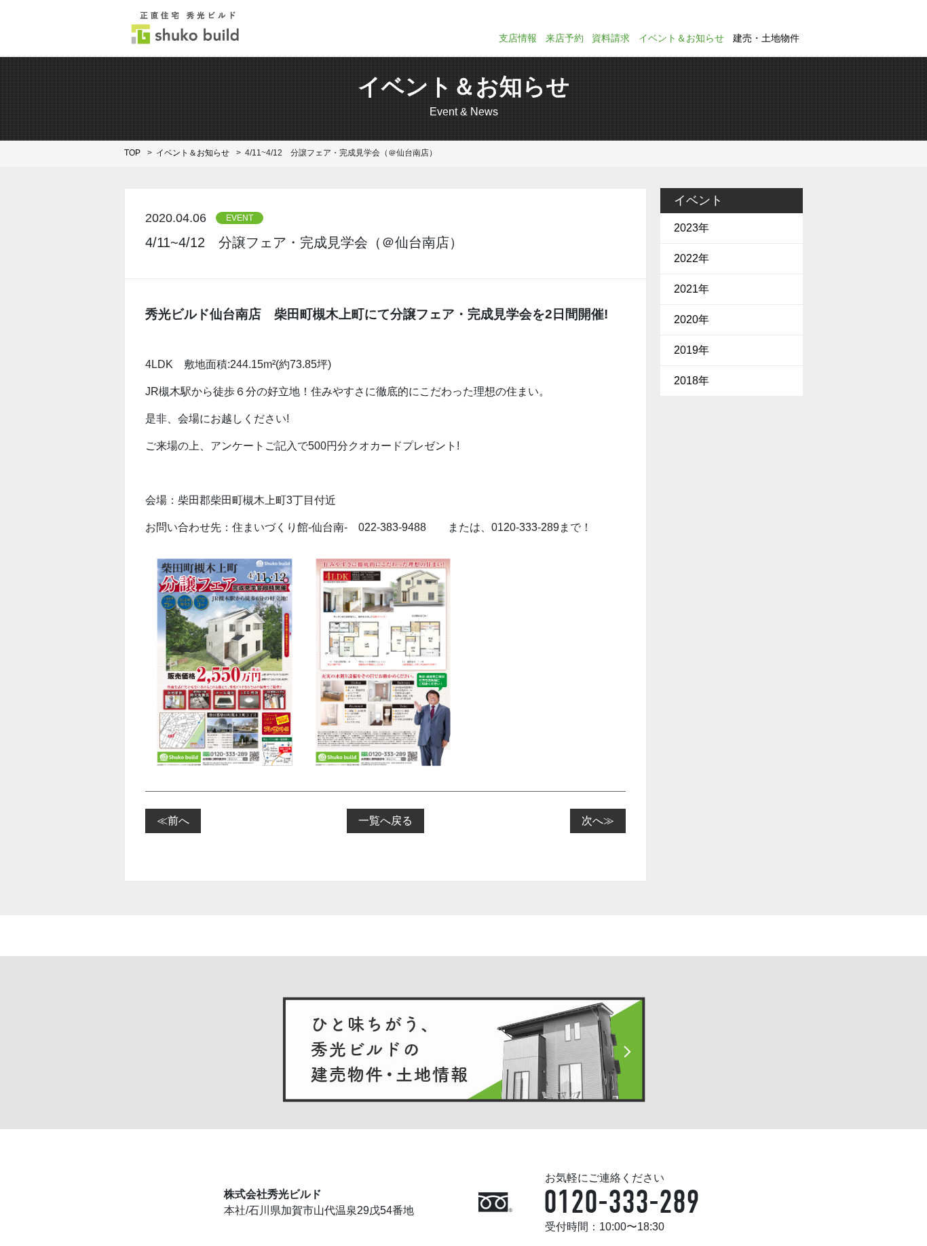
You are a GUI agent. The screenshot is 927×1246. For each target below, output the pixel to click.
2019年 (691, 350)
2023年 (691, 228)
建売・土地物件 (766, 38)
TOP (132, 153)
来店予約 (565, 38)
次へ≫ (598, 820)
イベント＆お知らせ (681, 38)
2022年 (691, 258)
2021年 (691, 289)
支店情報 (518, 38)
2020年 (691, 319)
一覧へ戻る (385, 820)
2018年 (691, 380)
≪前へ (173, 820)
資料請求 (611, 38)
